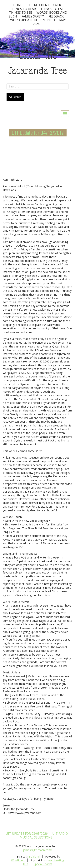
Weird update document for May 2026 (38, 22)
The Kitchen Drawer (44, 5)
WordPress (18, 860)
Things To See (20, 12)
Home (17, 5)
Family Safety (33, 16)
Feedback (56, 16)
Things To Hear (23, 9)
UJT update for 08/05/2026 (27, 833)
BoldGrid (34, 856)
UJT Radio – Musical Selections (45, 835)
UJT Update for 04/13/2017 (38, 132)
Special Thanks (43, 864)
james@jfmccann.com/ (37, 850)
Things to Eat (52, 9)
